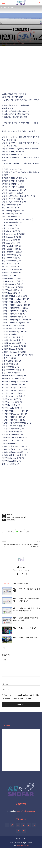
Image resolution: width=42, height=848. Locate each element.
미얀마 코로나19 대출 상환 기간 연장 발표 (26, 589)
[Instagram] (12, 825)
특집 (5, 7)
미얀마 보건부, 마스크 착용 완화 (25, 627)
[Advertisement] (21, 69)
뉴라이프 (24, 839)
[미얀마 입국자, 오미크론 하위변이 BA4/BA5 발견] (7, 620)
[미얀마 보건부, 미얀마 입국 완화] (7, 639)
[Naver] (29, 825)
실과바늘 (18, 839)
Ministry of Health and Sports (16, 517)
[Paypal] (23, 574)
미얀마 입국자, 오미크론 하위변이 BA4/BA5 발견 (25, 619)
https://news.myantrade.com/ (21, 570)
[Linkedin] (19, 574)
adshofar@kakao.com (26, 811)
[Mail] (23, 825)
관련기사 (6, 584)
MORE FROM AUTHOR (20, 584)
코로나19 (10, 7)
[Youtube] (24, 831)
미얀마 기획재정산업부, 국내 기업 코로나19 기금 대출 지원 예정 (26, 609)
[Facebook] (14, 574)
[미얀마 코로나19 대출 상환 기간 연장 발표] (7, 591)
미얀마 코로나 (10, 519)
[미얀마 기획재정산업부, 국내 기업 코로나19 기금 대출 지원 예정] (7, 610)
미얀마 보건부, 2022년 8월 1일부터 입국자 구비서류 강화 (26, 599)
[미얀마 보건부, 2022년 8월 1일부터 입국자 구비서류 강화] (7, 600)
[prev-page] (3, 648)
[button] (3, 2)
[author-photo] (21, 563)
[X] (27, 574)
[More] (28, 531)
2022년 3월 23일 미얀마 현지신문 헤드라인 (31, 545)
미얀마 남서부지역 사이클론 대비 (11, 545)
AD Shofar (10, 515)
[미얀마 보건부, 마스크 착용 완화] (7, 630)
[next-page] (6, 648)
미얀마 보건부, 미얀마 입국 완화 (25, 637)
